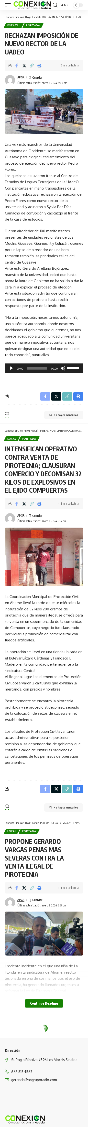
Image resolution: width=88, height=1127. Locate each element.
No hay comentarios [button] (66, 414)
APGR (20, 77)
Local (11, 438)
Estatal (13, 25)
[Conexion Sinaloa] (32, 5)
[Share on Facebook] (16, 65)
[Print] (39, 65)
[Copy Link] (31, 65)
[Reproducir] (11, 368)
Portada (33, 25)
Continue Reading (44, 1003)
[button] (9, 5)
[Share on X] (24, 65)
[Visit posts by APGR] (10, 80)
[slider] (74, 367)
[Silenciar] (63, 368)
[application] (44, 368)
